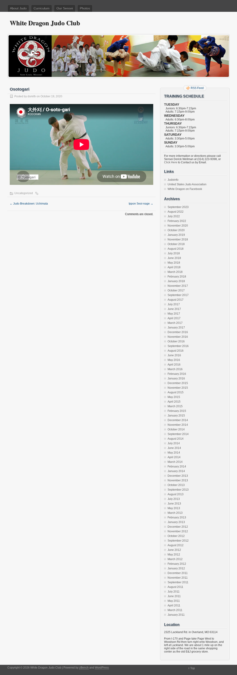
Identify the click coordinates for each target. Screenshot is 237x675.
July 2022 (174, 216)
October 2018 (176, 244)
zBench (84, 667)
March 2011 (175, 610)
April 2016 (174, 364)
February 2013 (177, 517)
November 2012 (178, 531)
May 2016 (174, 360)
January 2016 (176, 378)
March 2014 (175, 462)
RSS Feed (197, 88)
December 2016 (178, 332)
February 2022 (177, 221)
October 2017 (176, 290)
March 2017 (175, 323)
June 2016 (174, 355)
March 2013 (175, 512)
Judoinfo (173, 179)
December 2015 (178, 383)
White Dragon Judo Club (45, 23)
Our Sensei (64, 8)
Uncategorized (23, 193)
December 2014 (178, 420)
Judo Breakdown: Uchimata (29, 203)
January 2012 (176, 568)
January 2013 (176, 522)
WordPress (102, 667)
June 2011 (174, 596)
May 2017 (174, 313)
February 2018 (177, 276)
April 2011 (174, 605)
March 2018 (175, 272)
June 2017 (174, 309)
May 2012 (174, 554)
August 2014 (176, 438)
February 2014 (177, 466)
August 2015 (176, 392)
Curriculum (42, 8)
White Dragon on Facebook (185, 189)
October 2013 (176, 485)
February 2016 (177, 373)
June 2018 (174, 258)
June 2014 (174, 448)
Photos (85, 8)
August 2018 (176, 248)
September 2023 (178, 207)
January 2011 (176, 614)
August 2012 (176, 545)
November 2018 (178, 239)
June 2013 (174, 503)
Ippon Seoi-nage (141, 203)
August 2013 (176, 494)
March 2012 (175, 559)
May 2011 (174, 600)
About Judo (18, 8)
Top (192, 668)
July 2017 (174, 304)
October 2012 (176, 536)
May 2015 (174, 397)
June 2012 (174, 550)
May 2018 (174, 262)
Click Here (170, 162)
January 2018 (176, 281)
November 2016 (178, 336)
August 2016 (176, 350)
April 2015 (174, 401)
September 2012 (178, 540)
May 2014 (174, 452)
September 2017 (178, 295)
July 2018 (174, 253)
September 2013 (178, 489)
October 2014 (176, 429)
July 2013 (174, 499)
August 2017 (176, 299)
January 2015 (176, 415)
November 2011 (178, 577)
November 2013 (178, 480)
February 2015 (177, 411)
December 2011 (178, 573)
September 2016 (178, 346)
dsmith (32, 96)
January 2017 (176, 327)
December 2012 (178, 526)
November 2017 (178, 285)
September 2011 (178, 582)
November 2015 (178, 387)
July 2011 (174, 591)
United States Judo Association (187, 184)
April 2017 (174, 318)
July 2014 (174, 443)
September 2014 (178, 434)
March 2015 (175, 406)
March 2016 (175, 369)
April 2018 (174, 267)
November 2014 (178, 424)
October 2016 (176, 341)
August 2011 (175, 587)
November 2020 (178, 225)
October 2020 (176, 230)
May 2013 (174, 508)
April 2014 (174, 457)
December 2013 (178, 475)
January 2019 (176, 235)
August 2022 (176, 211)
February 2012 (177, 563)
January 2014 (176, 471)
